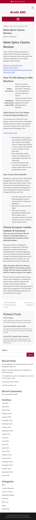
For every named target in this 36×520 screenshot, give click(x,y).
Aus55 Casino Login (10, 133)
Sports (4, 505)
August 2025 (6, 434)
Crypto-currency (7, 492)
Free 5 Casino (8, 318)
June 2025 (5, 441)
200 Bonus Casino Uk (9, 385)
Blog (3, 485)
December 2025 (7, 420)
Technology (5, 509)
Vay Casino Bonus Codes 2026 (14, 326)
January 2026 (6, 417)
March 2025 (6, 451)
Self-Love (5, 502)
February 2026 (7, 414)
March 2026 (6, 410)
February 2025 (7, 455)
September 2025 (7, 431)
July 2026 (5, 403)
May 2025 (5, 444)
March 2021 (6, 475)
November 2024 (7, 465)
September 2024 (7, 472)
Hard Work (5, 499)
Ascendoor (13, 517)
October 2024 (6, 469)
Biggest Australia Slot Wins (12, 65)
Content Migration (8, 488)
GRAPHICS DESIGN (8, 495)
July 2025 (5, 438)
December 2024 (7, 462)
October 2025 (6, 427)
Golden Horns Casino (10, 68)
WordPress (27, 517)
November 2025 (7, 424)
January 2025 (6, 458)
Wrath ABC (18, 12)
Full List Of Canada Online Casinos (16, 336)
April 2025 (5, 448)
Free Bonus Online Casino (10, 382)
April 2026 (5, 407)
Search (4, 350)
